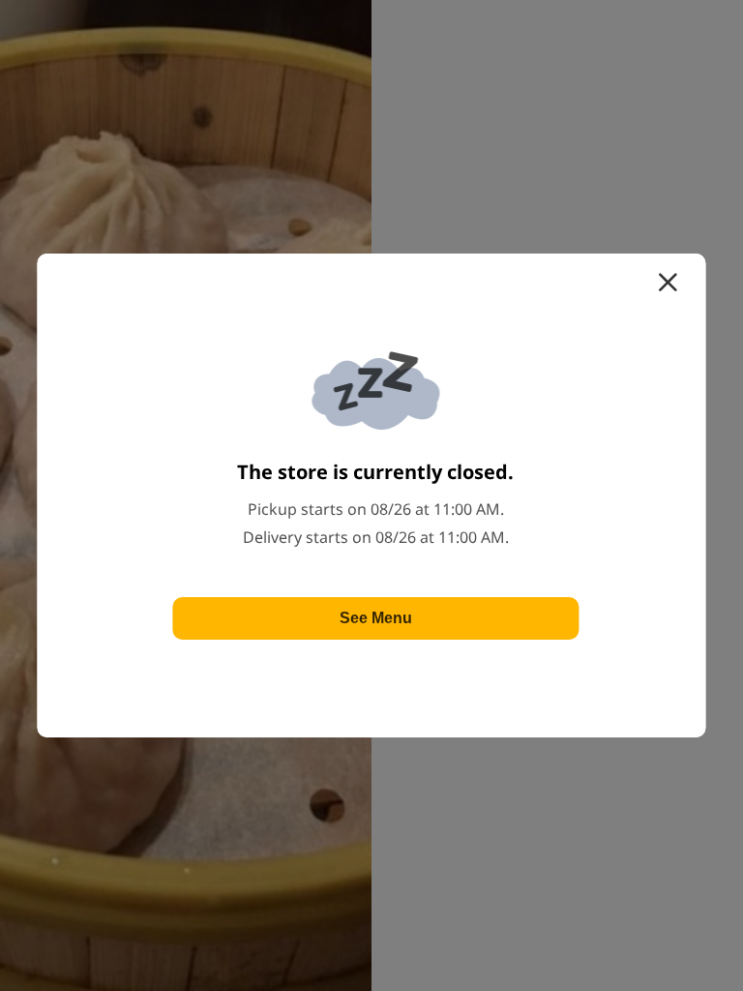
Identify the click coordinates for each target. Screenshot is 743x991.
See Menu (376, 618)
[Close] (667, 282)
